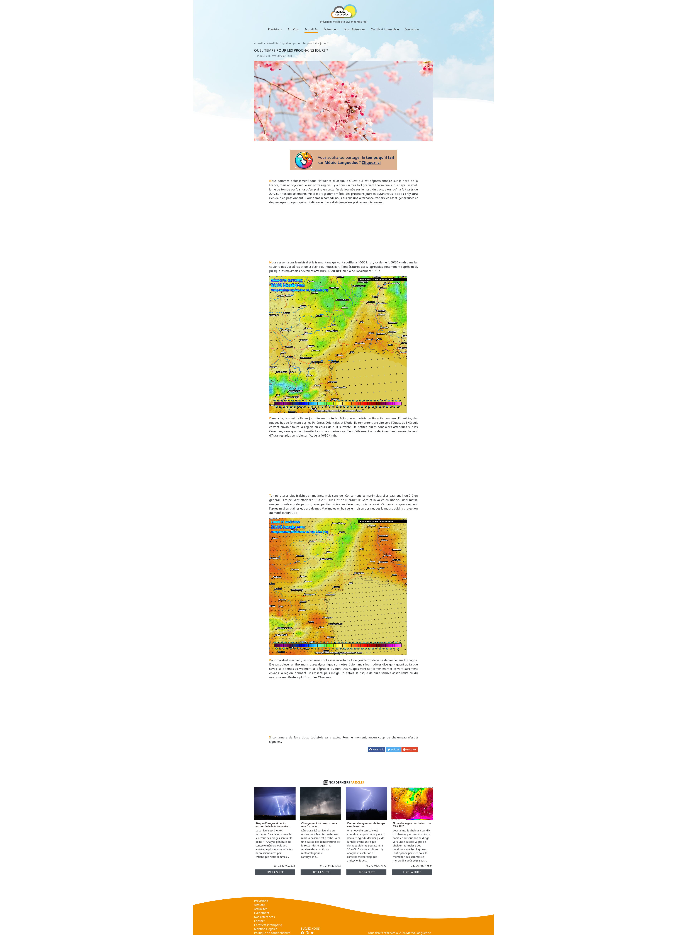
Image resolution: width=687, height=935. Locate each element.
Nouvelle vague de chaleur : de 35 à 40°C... (412, 824)
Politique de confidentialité (272, 933)
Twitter (394, 749)
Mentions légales (265, 929)
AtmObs (293, 29)
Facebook (378, 749)
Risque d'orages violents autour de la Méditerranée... (272, 824)
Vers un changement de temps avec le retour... (366, 824)
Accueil (258, 43)
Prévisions (275, 29)
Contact (259, 921)
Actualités (311, 29)
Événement (331, 29)
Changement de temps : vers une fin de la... (319, 824)
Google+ (411, 749)
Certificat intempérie (385, 29)
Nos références (354, 29)
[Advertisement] (343, 232)
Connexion (412, 29)
